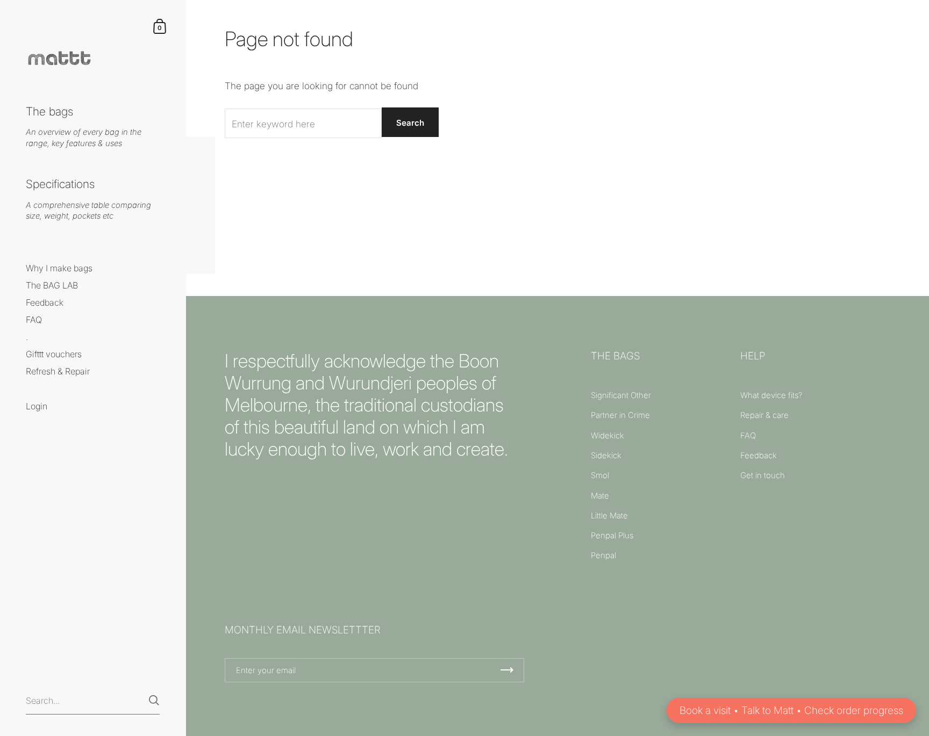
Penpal (603, 555)
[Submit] (154, 700)
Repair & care (764, 415)
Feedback (758, 455)
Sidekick (606, 455)
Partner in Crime (620, 415)
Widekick (607, 436)
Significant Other (621, 395)
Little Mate (609, 516)
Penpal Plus (612, 535)
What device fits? (771, 395)
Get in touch (762, 475)
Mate (600, 496)
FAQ (748, 436)
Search (410, 123)
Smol (600, 475)
